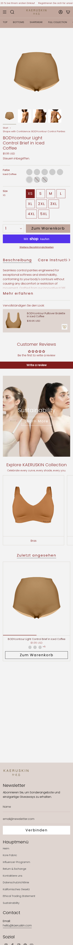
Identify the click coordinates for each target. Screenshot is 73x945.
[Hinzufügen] (64, 327)
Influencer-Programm (16, 862)
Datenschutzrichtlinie (16, 882)
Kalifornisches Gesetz (16, 889)
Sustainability (11, 903)
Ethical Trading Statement (19, 896)
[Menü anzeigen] (4, 12)
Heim (6, 848)
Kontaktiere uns (12, 875)
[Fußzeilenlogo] (16, 773)
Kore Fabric (10, 855)
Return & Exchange (14, 869)
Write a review (37, 365)
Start (5, 128)
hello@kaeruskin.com (17, 925)
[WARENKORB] (68, 12)
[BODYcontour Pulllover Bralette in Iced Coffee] (13, 320)
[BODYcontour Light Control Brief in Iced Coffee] (36, 598)
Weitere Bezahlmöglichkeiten (36, 247)
